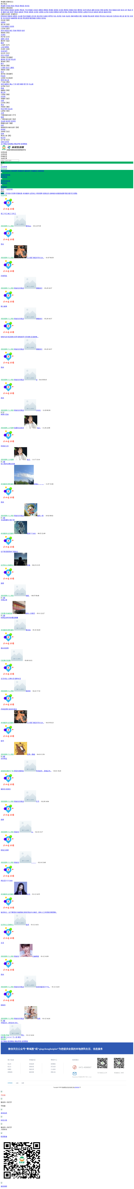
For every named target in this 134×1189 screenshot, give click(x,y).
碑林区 (46, 10)
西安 (2, 10)
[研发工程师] (8, 848)
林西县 (76, 16)
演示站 (27, 6)
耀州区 (80, 10)
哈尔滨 (3, 138)
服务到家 (31, 1072)
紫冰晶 (28, 630)
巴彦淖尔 (116, 16)
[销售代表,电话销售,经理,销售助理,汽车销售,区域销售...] (8, 335)
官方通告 (74, 193)
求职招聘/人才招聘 (7, 428)
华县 (110, 10)
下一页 (15, 1037)
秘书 (2, 741)
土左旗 (20, 16)
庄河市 (6, 142)
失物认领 (4, 600)
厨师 (2, 583)
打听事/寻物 (5, 1035)
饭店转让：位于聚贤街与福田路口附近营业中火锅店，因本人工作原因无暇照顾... (29, 912)
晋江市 (3, 92)
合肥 (2, 100)
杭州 (23, 30)
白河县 (46, 12)
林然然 (28, 691)
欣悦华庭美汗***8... (43, 987)
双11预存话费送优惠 (8, 464)
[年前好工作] (8, 444)
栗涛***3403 (31, 533)
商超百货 (31, 1069)
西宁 (2, 63)
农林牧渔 (52, 193)
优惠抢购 (22, 173)
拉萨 (2, 125)
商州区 (80, 12)
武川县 (33, 16)
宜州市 (13, 121)
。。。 (33, 862)
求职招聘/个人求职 (7, 226)
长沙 (2, 72)
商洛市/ (16, 832)
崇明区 (6, 47)
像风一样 (40, 516)
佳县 (7, 12)
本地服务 (26, 193)
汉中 (126, 10)
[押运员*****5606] (8, 879)
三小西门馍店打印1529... (35, 257)
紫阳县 (56, 12)
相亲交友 (4, 185)
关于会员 (53, 1066)
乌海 (63, 16)
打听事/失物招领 (6, 613)
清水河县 (39, 16)
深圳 (2, 84)
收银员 (3, 1005)
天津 (2, 51)
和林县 (9, 16)
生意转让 (32, 193)
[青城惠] (13, 150)
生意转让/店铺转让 (7, 565)
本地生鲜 (31, 1064)
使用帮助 (24, 144)
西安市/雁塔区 (19, 771)
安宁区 (8, 59)
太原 (2, 113)
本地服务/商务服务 (7, 484)
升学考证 (4, 758)
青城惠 (3, 6)
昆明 (2, 80)
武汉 (7, 67)
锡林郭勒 (14, 18)
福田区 (6, 84)
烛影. (27, 595)
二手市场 (7, 193)
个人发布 (53, 1069)
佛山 (11, 84)
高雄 (2, 88)
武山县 (13, 59)
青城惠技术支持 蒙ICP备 (68, 1087)
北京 (2, 55)
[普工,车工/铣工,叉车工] (8, 212)
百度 (17, 1083)
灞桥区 (40, 10)
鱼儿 (38, 428)
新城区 (30, 10)
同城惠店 (34, 171)
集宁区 (127, 16)
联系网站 (10, 144)
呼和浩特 (4, 16)
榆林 (4, 12)
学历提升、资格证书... (43, 771)
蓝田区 (56, 10)
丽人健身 (4, 306)
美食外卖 (31, 1066)
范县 (2, 109)
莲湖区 (51, 10)
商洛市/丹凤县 (19, 288)
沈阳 (2, 142)
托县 (24, 16)
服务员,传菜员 (6, 789)
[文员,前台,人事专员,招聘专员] (8, 677)
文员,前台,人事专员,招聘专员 (11, 678)
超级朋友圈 (60, 193)
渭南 (101, 10)
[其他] (8, 365)
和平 (5, 51)
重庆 (2, 43)
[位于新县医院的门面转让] (8, 550)
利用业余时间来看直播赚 (9, 617)
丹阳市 (18, 30)
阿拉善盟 (26, 18)
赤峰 (72, 16)
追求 (27, 924)
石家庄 (3, 22)
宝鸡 (84, 10)
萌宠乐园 (67, 193)
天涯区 (3, 35)
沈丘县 (10, 109)
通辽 (80, 16)
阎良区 (6, 10)
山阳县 (85, 12)
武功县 (97, 10)
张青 (38, 1018)
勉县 (129, 10)
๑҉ (36, 380)
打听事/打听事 (6, 660)
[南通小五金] (2, 412)
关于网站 (4, 144)
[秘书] (8, 739)
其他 (2, 367)
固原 (2, 117)
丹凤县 (17, 6)
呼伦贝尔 (103, 16)
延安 (118, 10)
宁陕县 (15, 12)
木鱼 (28, 565)
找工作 (9, 1064)
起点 (28, 894)
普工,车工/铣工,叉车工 (8, 213)
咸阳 (93, 10)
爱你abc (28, 226)
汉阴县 (41, 12)
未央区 (35, 10)
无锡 (14, 30)
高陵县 (71, 10)
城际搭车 (27, 171)
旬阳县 (31, 12)
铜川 (75, 10)
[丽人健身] (8, 304)
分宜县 (3, 96)
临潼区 (17, 10)
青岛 (2, 105)
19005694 (77, 1087)
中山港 (31, 84)
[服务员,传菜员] (8, 787)
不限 (2, 193)
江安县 (6, 39)
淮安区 (6, 30)
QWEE (38, 410)
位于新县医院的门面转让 (9, 551)
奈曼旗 (85, 16)
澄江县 (6, 80)
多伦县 (20, 18)
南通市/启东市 (19, 428)
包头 (55, 16)
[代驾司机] (8, 274)
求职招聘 (14, 171)
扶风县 (88, 10)
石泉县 (51, 12)
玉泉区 (45, 16)
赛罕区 (50, 16)
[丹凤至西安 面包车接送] (8, 707)
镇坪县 (61, 12)
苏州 (2, 30)
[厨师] (8, 581)
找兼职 (9, 1069)
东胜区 (97, 16)
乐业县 (3, 121)
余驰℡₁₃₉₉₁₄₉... (39, 484)
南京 (11, 30)
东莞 (18, 84)
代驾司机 (4, 276)
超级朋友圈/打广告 (7, 771)
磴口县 (122, 16)
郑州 (5, 109)
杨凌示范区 (107, 12)
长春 (2, 133)
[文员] (8, 941)
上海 (2, 47)
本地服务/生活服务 (7, 533)
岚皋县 (20, 12)
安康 (11, 12)
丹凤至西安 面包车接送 (9, 709)
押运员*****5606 (7, 880)
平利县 (26, 12)
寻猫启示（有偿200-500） (10, 1023)
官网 (23, 1083)
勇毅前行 (39, 288)
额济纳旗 (32, 18)
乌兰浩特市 (7, 18)
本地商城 (5, 179)
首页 (2, 171)
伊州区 (3, 129)
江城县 (3, 67)
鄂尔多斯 (91, 16)
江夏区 (11, 67)
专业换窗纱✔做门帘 (8, 520)
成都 (2, 39)
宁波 (2, 26)
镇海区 (6, 26)
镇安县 (100, 12)
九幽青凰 (36, 956)
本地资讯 (7, 171)
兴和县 (38, 18)
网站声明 (17, 144)
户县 (26, 10)
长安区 (61, 10)
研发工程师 (5, 850)
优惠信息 (46, 193)
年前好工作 (5, 446)
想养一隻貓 (31, 754)
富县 (122, 10)
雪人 (22, 1035)
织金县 (3, 76)
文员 (2, 943)
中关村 (6, 55)
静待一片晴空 (30, 613)
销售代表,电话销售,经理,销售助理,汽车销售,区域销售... (19, 337)
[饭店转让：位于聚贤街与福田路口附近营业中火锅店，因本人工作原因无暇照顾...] (8, 910)
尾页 (19, 1037)
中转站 (8, 6)
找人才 (9, 1066)
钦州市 (8, 121)
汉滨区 (36, 12)
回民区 (15, 16)
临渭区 (106, 10)
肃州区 (3, 59)
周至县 (22, 10)
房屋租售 (21, 171)
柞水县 (90, 12)
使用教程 (53, 1064)
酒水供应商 (5, 648)
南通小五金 (5, 414)
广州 (14, 84)
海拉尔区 (109, 16)
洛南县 (95, 12)
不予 (37, 801)
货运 (2, 244)
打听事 (13, 193)
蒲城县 (114, 10)
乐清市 (11, 26)
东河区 (59, 16)
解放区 (11, 10)
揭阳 (21, 84)
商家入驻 (53, 1072)
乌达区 (68, 16)
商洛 (12, 6)
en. (32, 832)
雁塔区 (66, 10)
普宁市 (26, 84)
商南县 (22, 6)
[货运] (8, 242)
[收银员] (8, 1003)
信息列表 (9, 189)
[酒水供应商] (8, 646)
